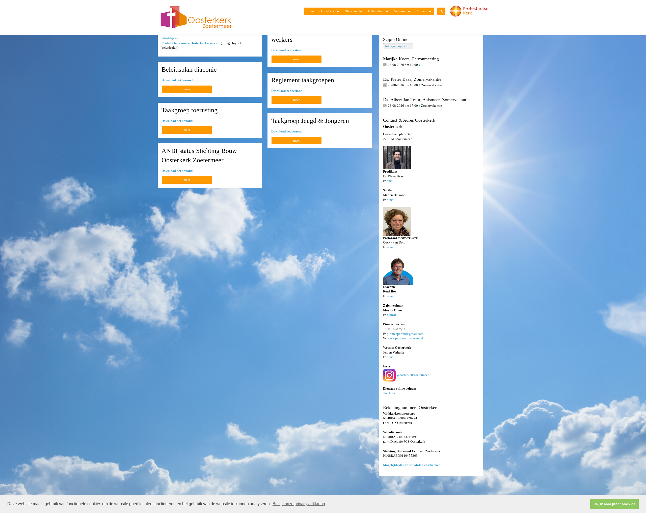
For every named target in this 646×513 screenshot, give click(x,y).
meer (296, 59)
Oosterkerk (326, 11)
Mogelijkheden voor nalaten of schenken (411, 465)
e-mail (391, 200)
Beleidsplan (170, 38)
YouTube (389, 393)
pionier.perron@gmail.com (405, 334)
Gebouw (399, 11)
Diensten (351, 11)
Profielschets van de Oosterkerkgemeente (191, 43)
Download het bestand (286, 50)
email (390, 181)
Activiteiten (375, 11)
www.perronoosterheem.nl (405, 338)
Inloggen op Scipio (398, 46)
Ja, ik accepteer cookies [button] (614, 504)
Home (310, 11)
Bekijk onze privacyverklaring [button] (299, 504)
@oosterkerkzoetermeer (412, 375)
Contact (421, 11)
